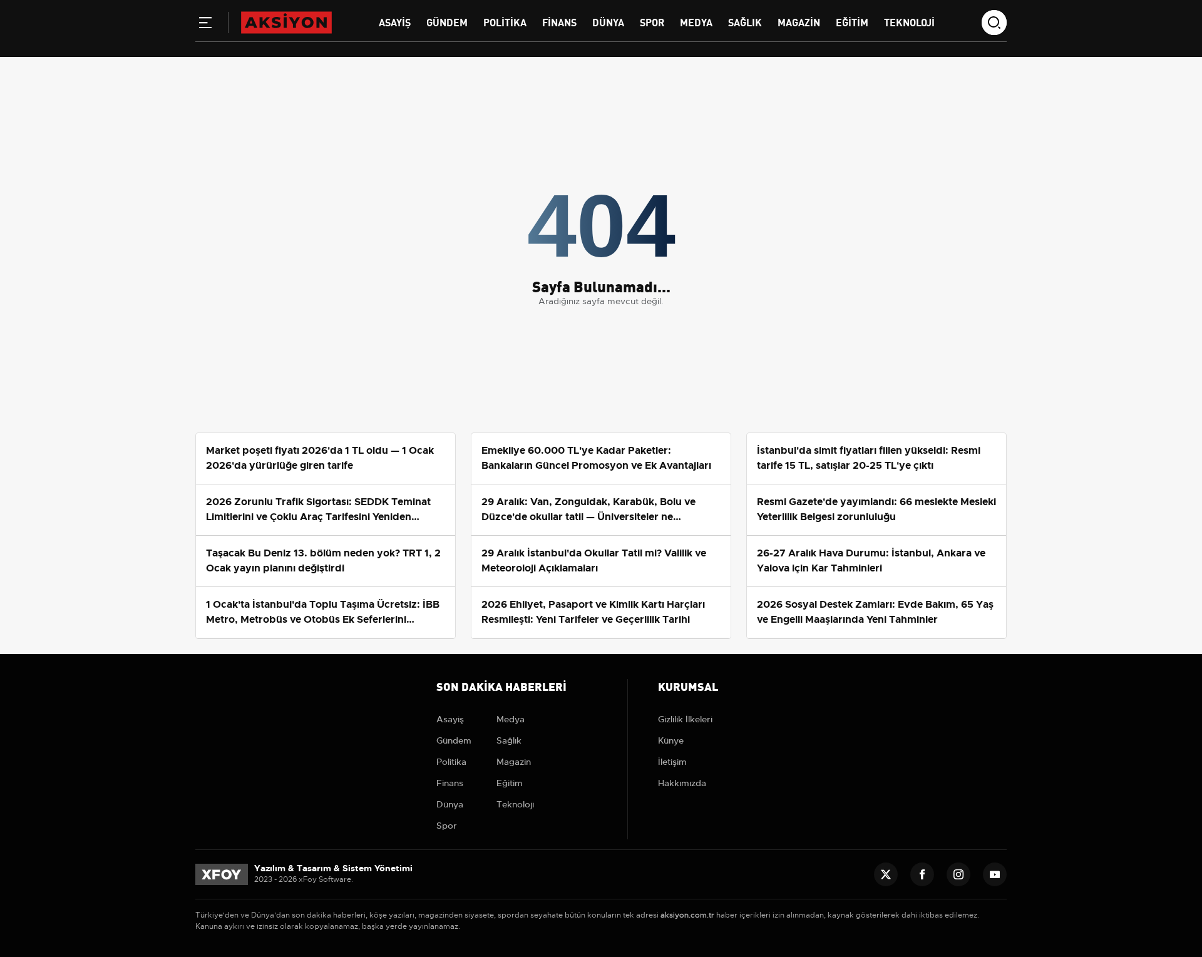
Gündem (447, 21)
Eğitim (852, 21)
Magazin (799, 21)
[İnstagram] (958, 874)
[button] (205, 25)
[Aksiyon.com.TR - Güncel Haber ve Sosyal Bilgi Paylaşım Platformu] (286, 22)
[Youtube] (995, 874)
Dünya (608, 21)
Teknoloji (909, 21)
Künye (671, 740)
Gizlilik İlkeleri (685, 719)
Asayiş (395, 21)
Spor (652, 21)
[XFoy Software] (221, 873)
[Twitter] (886, 874)
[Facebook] (922, 874)
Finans (559, 21)
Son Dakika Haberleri (501, 685)
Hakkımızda (682, 783)
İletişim (672, 761)
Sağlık (745, 21)
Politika (505, 21)
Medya (696, 21)
